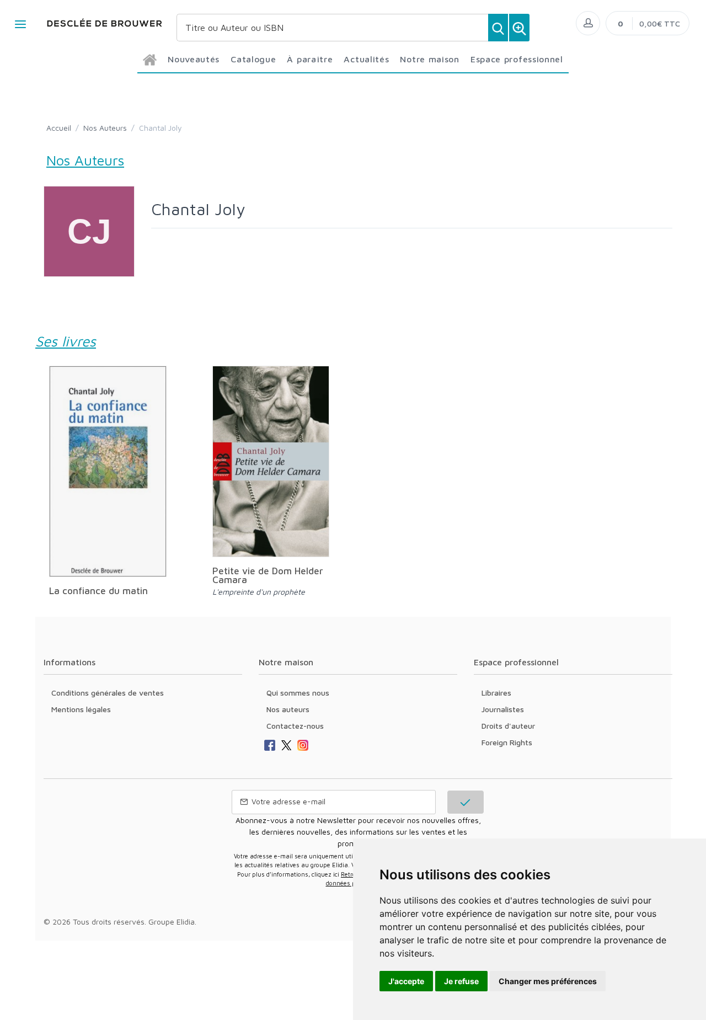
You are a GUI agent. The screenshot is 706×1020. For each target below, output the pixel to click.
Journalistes (503, 709)
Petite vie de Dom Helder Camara (267, 575)
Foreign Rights (507, 742)
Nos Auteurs (105, 127)
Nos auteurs (287, 709)
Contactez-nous (295, 725)
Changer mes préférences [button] (548, 981)
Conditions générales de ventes (107, 692)
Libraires (496, 692)
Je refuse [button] (461, 981)
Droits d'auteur (508, 725)
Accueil (58, 127)
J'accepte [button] (406, 981)
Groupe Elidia (171, 921)
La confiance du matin (98, 590)
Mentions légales (81, 709)
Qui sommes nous (297, 692)
